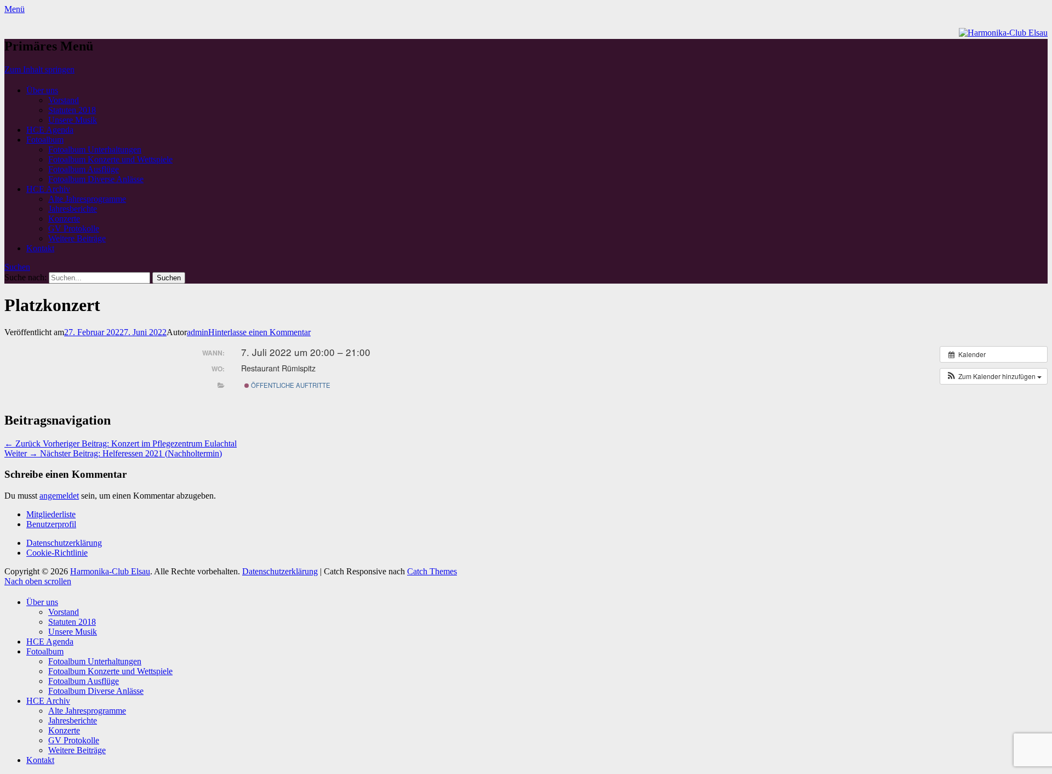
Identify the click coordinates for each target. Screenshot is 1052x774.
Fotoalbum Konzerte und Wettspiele (110, 159)
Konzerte (64, 218)
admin (197, 332)
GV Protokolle (73, 228)
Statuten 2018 (72, 110)
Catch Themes (432, 571)
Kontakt (40, 248)
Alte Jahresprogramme (87, 199)
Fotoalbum (45, 139)
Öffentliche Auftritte (289, 385)
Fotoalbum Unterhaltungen (94, 149)
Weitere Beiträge (77, 238)
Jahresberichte (72, 208)
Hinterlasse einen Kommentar (259, 332)
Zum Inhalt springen (39, 69)
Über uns (42, 90)
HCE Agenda (49, 129)
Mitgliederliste (51, 514)
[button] (993, 376)
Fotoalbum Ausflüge (83, 169)
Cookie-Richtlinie (57, 552)
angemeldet (59, 495)
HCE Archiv (48, 189)
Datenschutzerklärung (64, 542)
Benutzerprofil (51, 524)
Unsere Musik (72, 120)
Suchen (17, 267)
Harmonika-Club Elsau (110, 571)
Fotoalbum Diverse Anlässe (96, 179)
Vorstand (63, 100)
